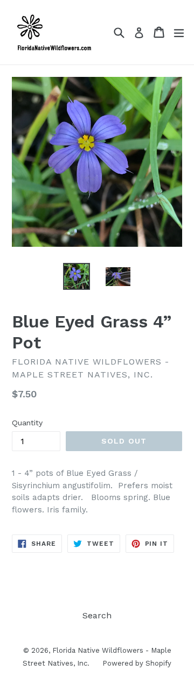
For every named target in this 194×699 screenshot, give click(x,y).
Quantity (27, 422)
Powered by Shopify (136, 663)
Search (97, 615)
